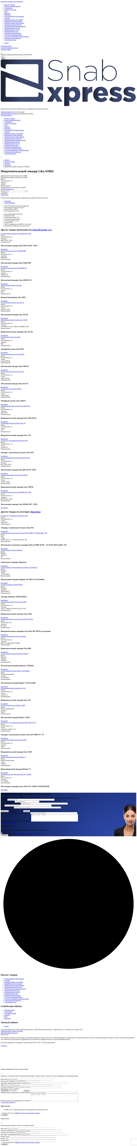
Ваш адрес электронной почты (10, 803)
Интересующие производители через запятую (15, 813)
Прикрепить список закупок (10, 809)
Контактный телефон (7, 801)
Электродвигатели (10, 40)
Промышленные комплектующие (15, 26)
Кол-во (3, 191)
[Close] (1, 1073)
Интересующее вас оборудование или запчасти (16, 821)
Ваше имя (4, 799)
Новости (7, 13)
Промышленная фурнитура (13, 25)
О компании (8, 8)
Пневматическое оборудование (14, 23)
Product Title (4, 1140)
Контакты (7, 15)
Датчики (7, 18)
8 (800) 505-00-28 (6, 46)
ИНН (2, 805)
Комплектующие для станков (13, 20)
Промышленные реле (11, 31)
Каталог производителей (12, 6)
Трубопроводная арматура (12, 38)
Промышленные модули (12, 28)
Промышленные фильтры (12, 33)
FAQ (5, 11)
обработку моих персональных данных (27, 833)
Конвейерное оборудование (13, 21)
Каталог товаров (9, 4)
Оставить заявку (6, 49)
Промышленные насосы (12, 30)
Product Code (5, 1136)
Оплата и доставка (10, 10)
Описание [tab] (7, 201)
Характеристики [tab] (9, 203)
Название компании (7, 807)
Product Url (4, 1138)
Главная (7, 160)
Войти (6, 43)
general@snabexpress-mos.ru (9, 48)
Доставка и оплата (10, 1013)
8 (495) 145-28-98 (17, 1031)
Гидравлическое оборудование (14, 16)
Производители (9, 1010)
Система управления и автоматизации (16, 36)
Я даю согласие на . (21, 833)
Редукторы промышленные (13, 35)
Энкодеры (7, 165)
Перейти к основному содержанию (12, 1)
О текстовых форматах (8, 823)
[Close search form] (1, 53)
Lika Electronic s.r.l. (42, 230)
